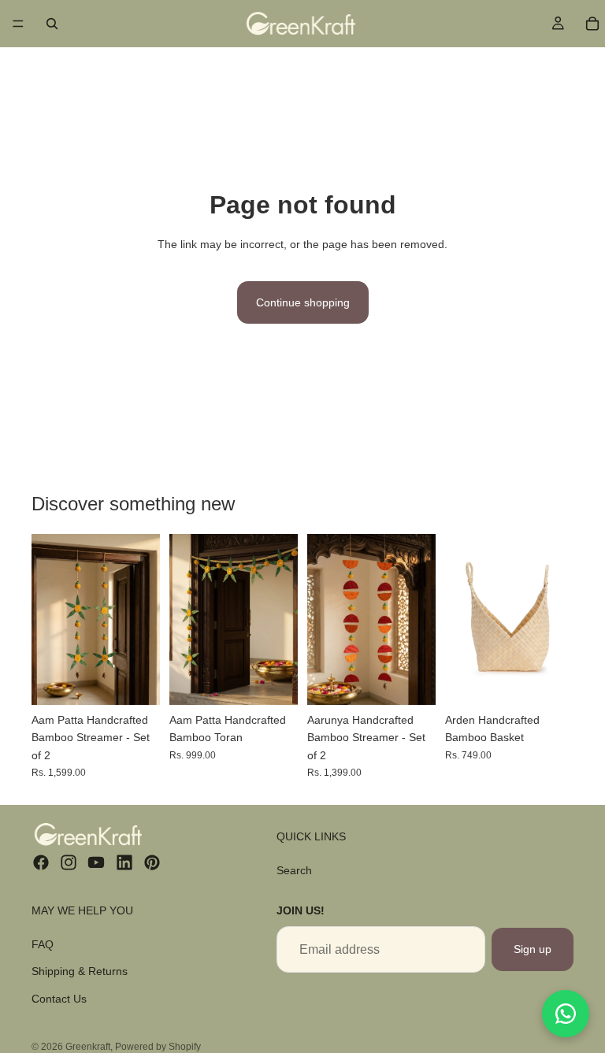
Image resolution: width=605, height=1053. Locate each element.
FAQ (43, 944)
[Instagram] (68, 862)
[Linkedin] (124, 862)
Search (294, 870)
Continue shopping (303, 302)
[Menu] (18, 24)
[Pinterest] (152, 862)
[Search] (52, 23)
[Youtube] (96, 862)
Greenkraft (87, 1046)
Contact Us (59, 998)
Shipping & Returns (80, 971)
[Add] (135, 680)
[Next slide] (142, 619)
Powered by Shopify (158, 1046)
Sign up (532, 949)
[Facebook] (41, 862)
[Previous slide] (49, 619)
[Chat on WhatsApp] (565, 1013)
